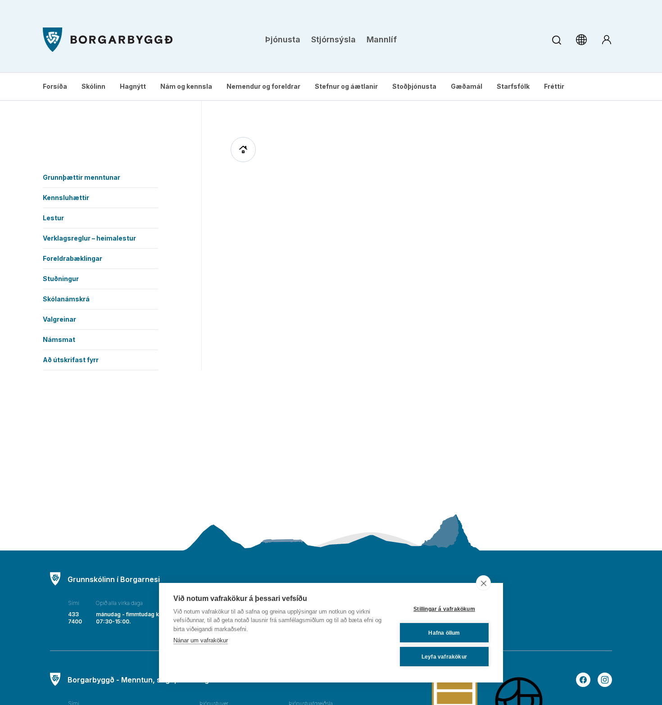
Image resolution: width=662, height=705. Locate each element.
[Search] (556, 40)
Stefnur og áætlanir (346, 86)
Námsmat (59, 339)
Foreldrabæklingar (72, 258)
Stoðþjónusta (414, 86)
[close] (483, 583)
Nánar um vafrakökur (200, 640)
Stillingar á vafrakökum (444, 609)
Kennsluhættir (66, 197)
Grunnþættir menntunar (81, 177)
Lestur (53, 218)
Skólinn (93, 86)
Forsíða (55, 86)
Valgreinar (59, 319)
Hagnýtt (133, 86)
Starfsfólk (513, 86)
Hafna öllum (444, 633)
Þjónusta (282, 39)
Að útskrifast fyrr (71, 360)
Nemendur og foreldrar (263, 86)
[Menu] (107, 39)
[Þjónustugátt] (606, 39)
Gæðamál (466, 86)
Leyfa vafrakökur (444, 657)
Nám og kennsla (186, 86)
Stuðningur (61, 278)
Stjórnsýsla (333, 39)
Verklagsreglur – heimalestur (89, 238)
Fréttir (554, 86)
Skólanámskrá (66, 299)
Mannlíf (382, 39)
